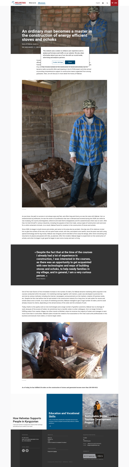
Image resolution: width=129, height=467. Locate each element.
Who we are (41, 3)
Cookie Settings (58, 62)
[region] (65, 56)
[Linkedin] (27, 450)
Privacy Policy (58, 461)
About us (50, 437)
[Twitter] (23, 450)
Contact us (50, 439)
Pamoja (70, 461)
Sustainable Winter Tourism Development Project (98, 419)
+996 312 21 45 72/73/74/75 (94, 443)
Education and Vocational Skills (64, 414)
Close (70, 62)
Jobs (49, 441)
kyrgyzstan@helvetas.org (93, 445)
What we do (32, 3)
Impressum (65, 461)
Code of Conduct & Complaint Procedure (57, 442)
